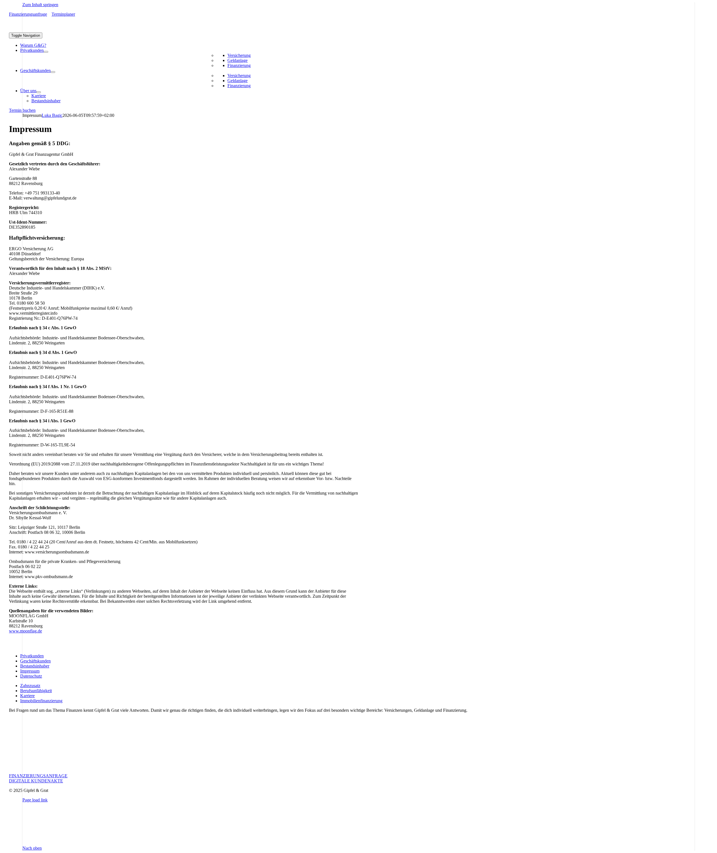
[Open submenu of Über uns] (38, 92)
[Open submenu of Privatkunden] (46, 52)
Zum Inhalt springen (40, 4)
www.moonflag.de (25, 631)
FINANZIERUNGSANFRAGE (38, 775)
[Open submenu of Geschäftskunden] (53, 72)
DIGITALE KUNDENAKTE (36, 780)
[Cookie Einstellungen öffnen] (64, 843)
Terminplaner (63, 14)
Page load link (35, 800)
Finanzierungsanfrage (28, 14)
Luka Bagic (52, 115)
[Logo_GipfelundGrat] (51, 29)
